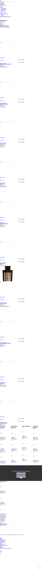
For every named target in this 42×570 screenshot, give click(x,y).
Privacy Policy (19, 470)
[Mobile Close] (0, 537)
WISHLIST (2, 541)
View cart (1, 2)
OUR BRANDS (2, 539)
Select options (2, 57)
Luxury (5, 63)
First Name (21, 472)
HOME (1, 538)
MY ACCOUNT (3, 11)
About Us (2, 15)
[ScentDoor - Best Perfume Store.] (21, 4)
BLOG (1, 546)
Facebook (2, 523)
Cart (0, 543)
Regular (1, 520)
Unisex (4, 182)
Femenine (1, 63)
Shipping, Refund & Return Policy (5, 16)
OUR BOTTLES (3, 540)
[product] (21, 42)
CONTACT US (2, 544)
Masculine (4, 142)
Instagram (5, 523)
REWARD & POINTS (4, 13)
